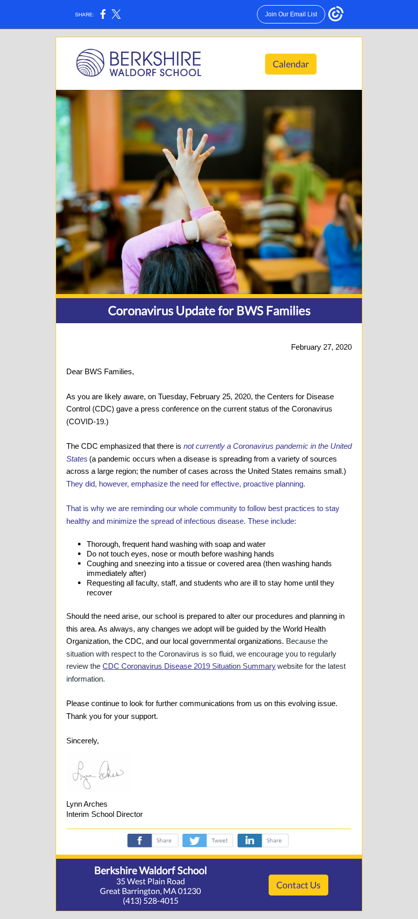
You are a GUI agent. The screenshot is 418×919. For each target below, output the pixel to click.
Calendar (291, 63)
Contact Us (298, 884)
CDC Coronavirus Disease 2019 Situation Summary (189, 666)
